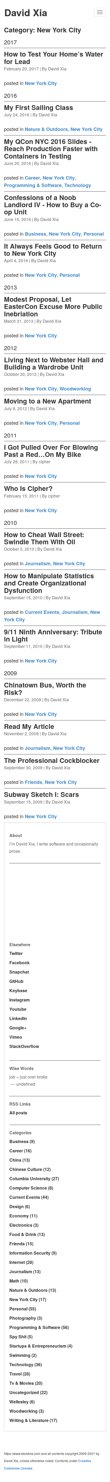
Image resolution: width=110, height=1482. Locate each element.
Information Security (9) (33, 1253)
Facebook (19, 962)
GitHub (16, 981)
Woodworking (75, 388)
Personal (94, 233)
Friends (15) (21, 1244)
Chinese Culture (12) (30, 1169)
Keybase (18, 990)
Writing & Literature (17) (33, 1420)
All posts (18, 1113)
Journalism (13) (25, 1271)
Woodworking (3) (26, 1411)
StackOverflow (24, 1046)
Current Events (42, 612)
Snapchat (19, 972)
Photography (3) (25, 1318)
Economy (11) (23, 1216)
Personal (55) (22, 1309)
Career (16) (20, 1151)
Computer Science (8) (31, 1188)
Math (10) (18, 1281)
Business (35, 233)
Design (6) (19, 1206)
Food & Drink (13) (27, 1234)
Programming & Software (33, 185)
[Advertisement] (49, 902)
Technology (77, 185)
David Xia (25, 12)
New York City (41, 83)
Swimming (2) (23, 1355)
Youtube (17, 1009)
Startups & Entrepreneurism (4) (40, 1346)
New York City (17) (27, 1299)
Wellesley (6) (22, 1402)
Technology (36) (25, 1364)
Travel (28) (19, 1374)
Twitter (16, 953)
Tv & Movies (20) (25, 1383)
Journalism (37, 563)
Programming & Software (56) (39, 1327)
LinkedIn (18, 1018)
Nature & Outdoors (46, 129)
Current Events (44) (29, 1197)
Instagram (19, 1000)
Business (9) (22, 1141)
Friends (33, 782)
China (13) (19, 1160)
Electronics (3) (23, 1225)
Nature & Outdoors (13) (32, 1290)
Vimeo (15, 1037)
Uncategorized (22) (28, 1392)
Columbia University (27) (34, 1178)
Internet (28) (21, 1262)
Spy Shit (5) (21, 1337)
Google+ (17, 1028)
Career (32, 177)
